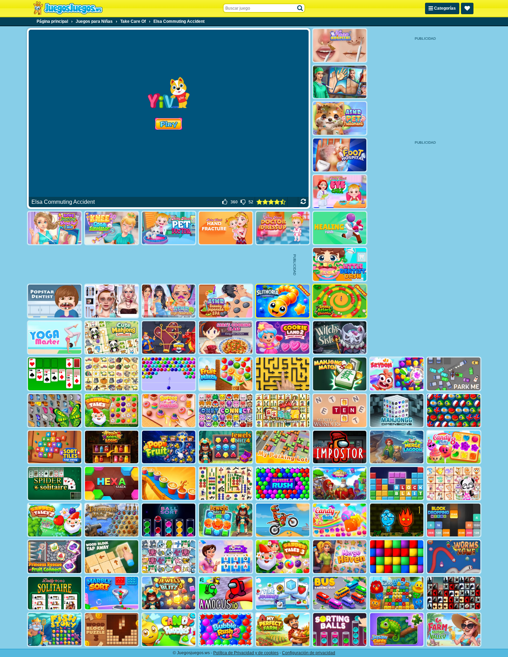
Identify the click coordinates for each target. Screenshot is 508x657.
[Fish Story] (54, 629)
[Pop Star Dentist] (54, 301)
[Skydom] (396, 373)
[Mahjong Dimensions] (396, 410)
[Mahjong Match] (339, 373)
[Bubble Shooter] (168, 373)
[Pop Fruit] (168, 447)
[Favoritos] (467, 8)
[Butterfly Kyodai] (54, 410)
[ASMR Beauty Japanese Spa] (225, 301)
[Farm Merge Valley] (453, 629)
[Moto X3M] (282, 520)
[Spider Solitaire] (54, 483)
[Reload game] (303, 202)
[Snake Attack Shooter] (339, 301)
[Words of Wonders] (339, 410)
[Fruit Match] (225, 373)
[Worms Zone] (453, 556)
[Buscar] (300, 8)
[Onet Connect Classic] (225, 410)
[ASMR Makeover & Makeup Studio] (111, 301)
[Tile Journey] (282, 593)
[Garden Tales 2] (54, 520)
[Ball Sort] (168, 520)
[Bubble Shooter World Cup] (453, 410)
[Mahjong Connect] (282, 410)
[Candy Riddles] (168, 629)
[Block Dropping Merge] (453, 520)
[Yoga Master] (54, 337)
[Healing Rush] (339, 228)
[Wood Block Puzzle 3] (111, 629)
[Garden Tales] (111, 410)
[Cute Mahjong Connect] (111, 337)
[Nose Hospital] (339, 45)
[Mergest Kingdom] (339, 483)
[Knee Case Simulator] (111, 228)
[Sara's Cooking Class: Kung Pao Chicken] (225, 337)
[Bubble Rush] (282, 483)
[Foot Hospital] (339, 154)
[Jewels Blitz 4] (225, 447)
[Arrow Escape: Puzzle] (282, 373)
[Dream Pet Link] (453, 483)
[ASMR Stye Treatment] (168, 301)
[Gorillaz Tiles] (453, 593)
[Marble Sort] (111, 593)
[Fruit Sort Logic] (111, 447)
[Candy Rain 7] (339, 520)
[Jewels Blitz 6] (225, 520)
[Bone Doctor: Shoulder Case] (54, 228)
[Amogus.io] (225, 593)
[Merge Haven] (339, 556)
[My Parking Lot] (282, 447)
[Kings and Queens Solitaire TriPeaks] (225, 556)
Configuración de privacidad (308, 652)
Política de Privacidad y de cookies (246, 652)
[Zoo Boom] (396, 593)
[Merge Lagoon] (396, 447)
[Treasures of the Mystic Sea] (111, 520)
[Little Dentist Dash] (339, 264)
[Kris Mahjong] (111, 373)
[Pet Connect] (168, 556)
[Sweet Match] (168, 410)
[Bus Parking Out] (339, 593)
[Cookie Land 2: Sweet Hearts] (282, 337)
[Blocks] (396, 556)
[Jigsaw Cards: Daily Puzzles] (396, 629)
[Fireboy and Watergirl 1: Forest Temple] (396, 520)
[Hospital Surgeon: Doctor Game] (339, 82)
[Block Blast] (396, 483)
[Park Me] (453, 373)
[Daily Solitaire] (54, 593)
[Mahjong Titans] (225, 483)
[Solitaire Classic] (54, 373)
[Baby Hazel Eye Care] (339, 191)
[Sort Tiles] (54, 447)
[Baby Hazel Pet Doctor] (168, 228)
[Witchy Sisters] (339, 337)
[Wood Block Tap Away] (111, 556)
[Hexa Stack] (111, 483)
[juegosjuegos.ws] (68, 8)
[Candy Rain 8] (453, 447)
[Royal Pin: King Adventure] (168, 337)
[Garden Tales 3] (282, 556)
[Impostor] (339, 447)
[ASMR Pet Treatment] (339, 118)
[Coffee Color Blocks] (168, 483)
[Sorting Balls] (339, 629)
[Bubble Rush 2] (225, 629)
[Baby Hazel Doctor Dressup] (282, 228)
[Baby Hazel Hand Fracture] (225, 228)
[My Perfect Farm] (282, 629)
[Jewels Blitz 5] (168, 593)
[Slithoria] (282, 301)
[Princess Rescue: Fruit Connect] (54, 556)
